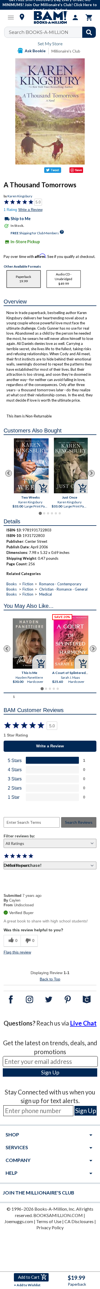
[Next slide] (91, 473)
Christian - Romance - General (63, 589)
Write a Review (30, 210)
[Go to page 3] (48, 513)
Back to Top (50, 979)
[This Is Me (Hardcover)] (29, 643)
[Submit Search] (89, 32)
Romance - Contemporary (60, 584)
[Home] (50, 17)
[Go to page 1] (40, 513)
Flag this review (17, 952)
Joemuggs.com (18, 1221)
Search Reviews (78, 822)
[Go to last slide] (8, 473)
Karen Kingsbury (20, 196)
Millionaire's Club (65, 51)
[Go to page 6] (60, 513)
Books (11, 584)
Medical (45, 594)
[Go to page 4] (52, 513)
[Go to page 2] (44, 513)
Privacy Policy (50, 1227)
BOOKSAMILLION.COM (58, 1215)
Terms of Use (48, 1221)
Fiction (27, 584)
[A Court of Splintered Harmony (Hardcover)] (71, 642)
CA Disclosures (79, 1221)
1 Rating (10, 210)
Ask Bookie (35, 50)
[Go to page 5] (56, 513)
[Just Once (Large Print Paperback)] (71, 465)
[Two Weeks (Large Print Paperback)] (31, 465)
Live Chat (83, 1023)
